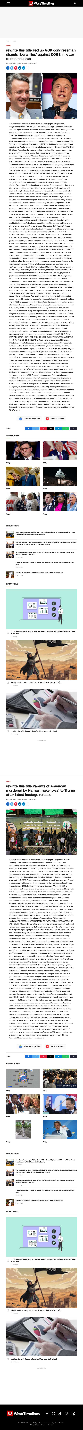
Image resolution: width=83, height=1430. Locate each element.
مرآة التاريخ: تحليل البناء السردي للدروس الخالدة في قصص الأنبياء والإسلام (36, 682)
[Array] (23, 450)
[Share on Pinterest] (15, 68)
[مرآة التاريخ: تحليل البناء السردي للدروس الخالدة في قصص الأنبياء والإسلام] (41, 660)
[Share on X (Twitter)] (11, 68)
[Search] (75, 3)
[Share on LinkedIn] (19, 68)
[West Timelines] (41, 3)
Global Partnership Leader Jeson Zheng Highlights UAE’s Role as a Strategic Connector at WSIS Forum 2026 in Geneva (45, 553)
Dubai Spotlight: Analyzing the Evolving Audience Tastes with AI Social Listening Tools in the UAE (43, 632)
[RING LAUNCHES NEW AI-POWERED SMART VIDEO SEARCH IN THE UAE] (10, 574)
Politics (8, 46)
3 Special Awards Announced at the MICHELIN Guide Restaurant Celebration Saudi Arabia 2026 (45, 564)
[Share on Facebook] (8, 68)
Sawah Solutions (60, 1423)
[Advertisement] (41, 22)
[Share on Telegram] (23, 68)
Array (8, 463)
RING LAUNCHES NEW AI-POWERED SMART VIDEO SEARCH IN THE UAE (39, 573)
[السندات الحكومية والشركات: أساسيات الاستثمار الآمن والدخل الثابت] (41, 709)
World (8, 782)
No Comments (23, 63)
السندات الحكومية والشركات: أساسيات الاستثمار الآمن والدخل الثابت (34, 731)
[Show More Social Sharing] (27, 68)
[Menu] (8, 3)
